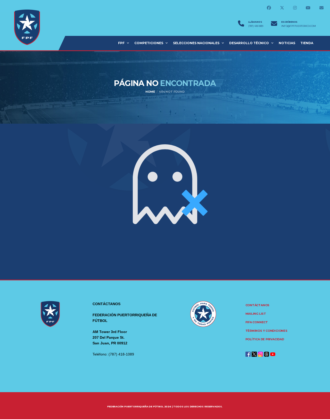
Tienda (306, 43)
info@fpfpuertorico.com (298, 26)
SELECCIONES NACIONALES (196, 43)
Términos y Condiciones (266, 331)
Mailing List (255, 313)
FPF (121, 43)
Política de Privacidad (264, 339)
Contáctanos (257, 305)
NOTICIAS (287, 43)
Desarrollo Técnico (249, 43)
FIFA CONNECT (256, 322)
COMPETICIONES (148, 43)
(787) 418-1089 (255, 26)
